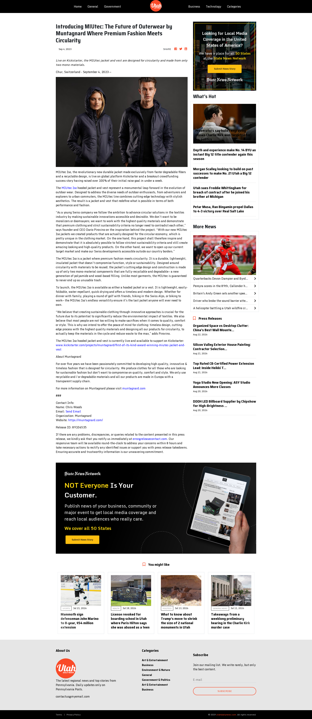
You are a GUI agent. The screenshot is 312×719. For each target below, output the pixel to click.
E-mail (197, 680)
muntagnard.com (134, 388)
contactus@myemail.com (73, 696)
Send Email (73, 411)
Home (79, 6)
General (92, 6)
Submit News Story (224, 69)
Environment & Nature (156, 670)
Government (112, 6)
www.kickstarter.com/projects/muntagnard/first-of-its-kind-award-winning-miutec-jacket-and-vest (120, 347)
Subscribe (225, 691)
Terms (59, 714)
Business (194, 6)
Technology (213, 6)
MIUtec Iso (69, 188)
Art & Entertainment (155, 660)
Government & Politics (156, 680)
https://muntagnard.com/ (85, 420)
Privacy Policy (74, 714)
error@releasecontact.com (150, 438)
